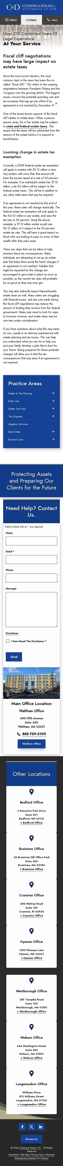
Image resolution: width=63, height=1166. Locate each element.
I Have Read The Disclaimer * (28, 641)
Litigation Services (18, 424)
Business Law (15, 439)
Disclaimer (12, 633)
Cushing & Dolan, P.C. (30, 1147)
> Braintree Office (31, 869)
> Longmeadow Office (31, 1104)
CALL (54, 20)
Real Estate (14, 432)
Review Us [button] (32, 1139)
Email (10, 551)
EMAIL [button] (33, 20)
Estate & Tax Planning (20, 393)
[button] (10, 19)
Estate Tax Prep (17, 409)
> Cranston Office (31, 916)
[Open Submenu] (53, 394)
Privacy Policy (37, 1154)
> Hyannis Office (31, 958)
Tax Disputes (15, 416)
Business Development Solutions (34, 1156)
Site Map (25, 1154)
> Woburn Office (31, 1058)
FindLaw (44, 1158)
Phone (9, 570)
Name (9, 533)
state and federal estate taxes (26, 126)
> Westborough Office (31, 1011)
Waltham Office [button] (31, 743)
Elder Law (13, 401)
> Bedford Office (31, 823)
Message (11, 588)
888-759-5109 (34, 734)
